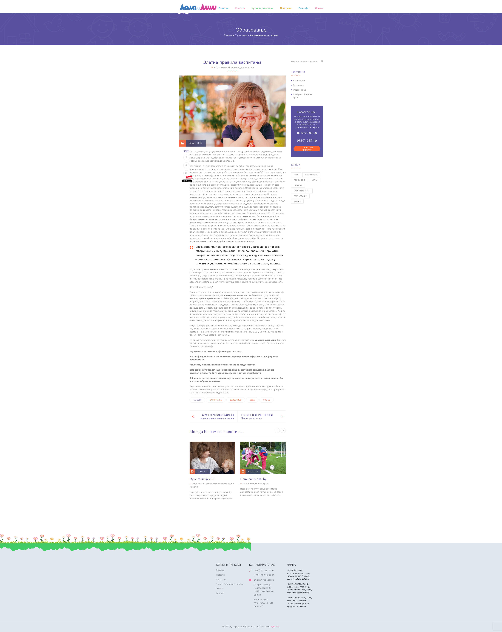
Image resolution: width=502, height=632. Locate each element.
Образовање (220, 67)
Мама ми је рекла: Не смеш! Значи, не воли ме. (257, 416)
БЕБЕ (296, 175)
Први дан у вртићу (253, 479)
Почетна (223, 8)
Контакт (220, 593)
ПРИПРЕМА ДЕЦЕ (302, 191)
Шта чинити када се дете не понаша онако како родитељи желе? (217, 416)
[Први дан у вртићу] (263, 458)
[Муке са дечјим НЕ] (212, 458)
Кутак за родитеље (262, 8)
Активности (199, 483)
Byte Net (275, 626)
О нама (319, 8)
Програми (285, 8)
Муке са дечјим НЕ (202, 479)
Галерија (303, 8)
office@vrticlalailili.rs (264, 579)
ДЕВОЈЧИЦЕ (235, 400)
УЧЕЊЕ (266, 400)
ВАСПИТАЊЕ (216, 400)
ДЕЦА (252, 400)
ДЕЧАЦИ (298, 185)
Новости (240, 8)
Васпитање (211, 483)
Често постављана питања (229, 584)
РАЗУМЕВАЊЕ (300, 196)
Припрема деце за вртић (241, 67)
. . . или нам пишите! (307, 148)
